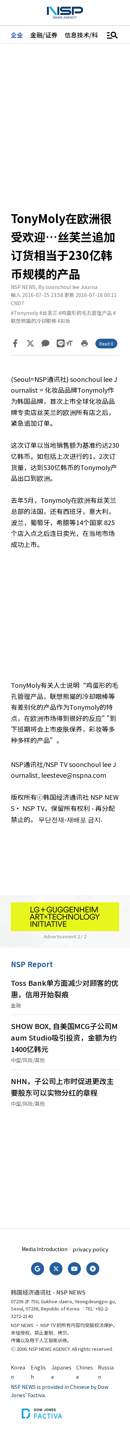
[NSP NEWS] (65, 13)
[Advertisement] (65, 620)
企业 (17, 34)
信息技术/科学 (84, 34)
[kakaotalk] (45, 343)
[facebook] (15, 343)
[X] (30, 343)
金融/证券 (43, 34)
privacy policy (90, 1249)
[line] (60, 343)
